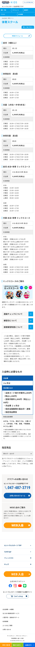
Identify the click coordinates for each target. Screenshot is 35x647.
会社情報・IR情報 (8, 609)
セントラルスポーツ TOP (12, 545)
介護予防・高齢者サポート (11, 617)
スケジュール (15, 10)
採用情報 (5, 621)
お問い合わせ (7, 629)
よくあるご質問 (7, 625)
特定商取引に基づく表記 (17, 638)
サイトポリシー (11, 636)
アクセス (3, 14)
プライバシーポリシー (21, 636)
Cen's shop (18, 596)
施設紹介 (26, 10)
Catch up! (7, 552)
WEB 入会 (17, 574)
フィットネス (8, 558)
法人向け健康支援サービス (11, 613)
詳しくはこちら (27, 27)
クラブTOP (4, 18)
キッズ (6, 564)
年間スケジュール (17, 36)
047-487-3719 (19, 488)
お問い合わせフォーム (17, 496)
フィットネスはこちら (28, 2)
